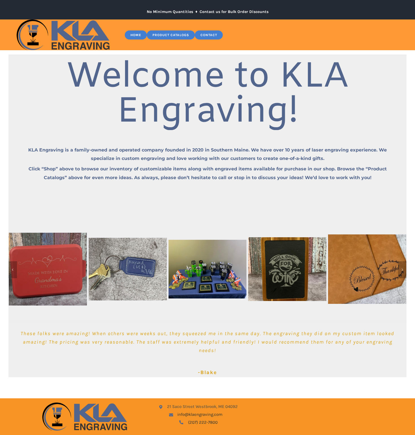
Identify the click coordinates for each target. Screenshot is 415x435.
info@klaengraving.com (199, 414)
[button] (12, 269)
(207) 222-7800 (203, 422)
